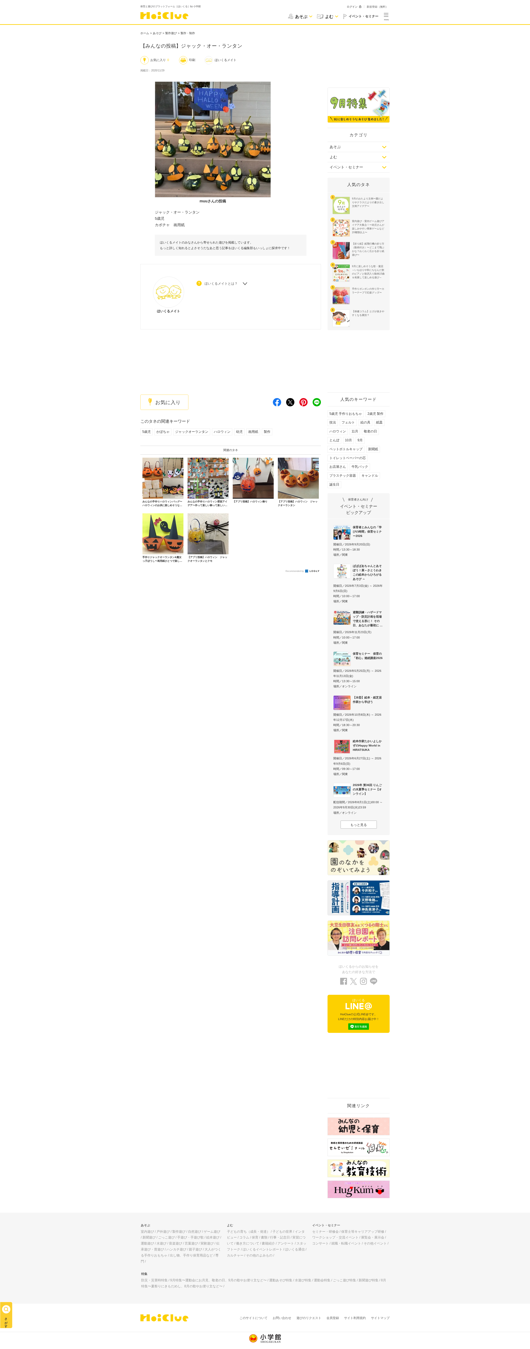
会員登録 (332, 1318)
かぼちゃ (163, 431)
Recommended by (295, 571)
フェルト (348, 422)
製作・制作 (188, 33)
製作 (267, 431)
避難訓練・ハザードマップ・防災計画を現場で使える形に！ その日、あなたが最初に (367, 619)
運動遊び (147, 1243)
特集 (144, 1274)
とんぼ (334, 440)
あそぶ (335, 147)
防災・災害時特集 (154, 1280)
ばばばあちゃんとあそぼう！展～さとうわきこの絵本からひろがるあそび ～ (367, 572)
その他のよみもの (259, 1255)
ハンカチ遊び (176, 1249)
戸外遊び (163, 1231)
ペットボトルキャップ (346, 449)
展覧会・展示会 (372, 1237)
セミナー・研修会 (325, 1231)
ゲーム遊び (212, 1231)
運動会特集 (322, 1280)
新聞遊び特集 (368, 1280)
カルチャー (235, 1255)
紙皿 (379, 422)
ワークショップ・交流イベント (335, 1237)
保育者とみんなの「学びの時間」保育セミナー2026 (367, 532)
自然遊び (194, 1231)
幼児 (239, 431)
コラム (244, 1237)
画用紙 (253, 431)
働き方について (247, 1243)
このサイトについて (253, 1318)
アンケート (285, 1243)
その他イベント (375, 1243)
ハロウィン (222, 431)
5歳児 (146, 431)
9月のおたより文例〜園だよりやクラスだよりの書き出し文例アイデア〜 (368, 202)
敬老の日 (370, 431)
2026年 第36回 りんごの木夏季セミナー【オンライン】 (367, 789)
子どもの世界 (282, 1231)
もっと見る (358, 825)
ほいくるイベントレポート (262, 1249)
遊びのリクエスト (308, 1318)
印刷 (192, 60)
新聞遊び (149, 1237)
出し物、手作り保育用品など (191, 1255)
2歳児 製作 (375, 413)
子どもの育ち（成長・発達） (248, 1231)
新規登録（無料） (377, 6)
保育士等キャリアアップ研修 (362, 1231)
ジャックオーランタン (191, 431)
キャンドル (369, 475)
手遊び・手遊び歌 (190, 1237)
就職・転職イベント (346, 1243)
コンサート (320, 1243)
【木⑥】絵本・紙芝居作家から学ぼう (367, 699)
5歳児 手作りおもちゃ (345, 413)
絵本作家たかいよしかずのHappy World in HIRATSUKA (367, 745)
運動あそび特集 (280, 1280)
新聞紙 (373, 449)
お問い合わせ (282, 1318)
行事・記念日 (280, 1237)
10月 (348, 440)
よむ (333, 157)
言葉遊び (191, 1243)
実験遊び (207, 1243)
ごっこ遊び (166, 1237)
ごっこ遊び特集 (344, 1280)
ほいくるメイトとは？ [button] (221, 283)
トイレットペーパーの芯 (347, 458)
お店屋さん (337, 466)
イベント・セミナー (346, 167)
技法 (332, 422)
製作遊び (171, 33)
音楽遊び (175, 1243)
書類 (264, 1237)
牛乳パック (360, 466)
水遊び (161, 1243)
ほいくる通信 (295, 1249)
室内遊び (147, 1231)
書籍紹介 (268, 1243)
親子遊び (195, 1249)
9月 (360, 440)
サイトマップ (380, 1318)
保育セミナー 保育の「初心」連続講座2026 (368, 656)
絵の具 (365, 422)
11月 (355, 431)
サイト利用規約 (355, 1318)
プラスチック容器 (342, 475)
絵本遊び (212, 1237)
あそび (157, 33)
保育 (255, 1237)
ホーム (144, 33)
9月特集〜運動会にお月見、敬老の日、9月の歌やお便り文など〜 (218, 1280)
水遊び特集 (303, 1280)
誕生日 (334, 484)
